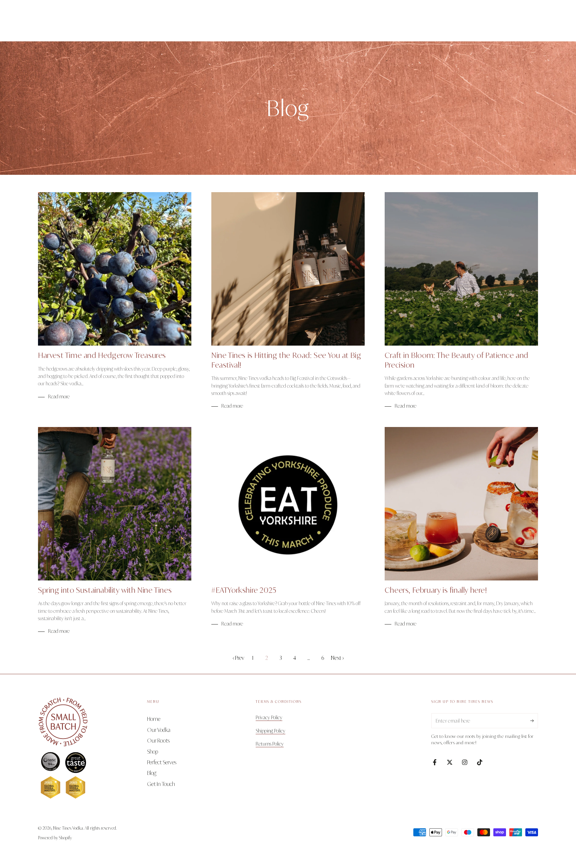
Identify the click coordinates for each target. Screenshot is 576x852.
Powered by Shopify (55, 837)
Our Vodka (158, 730)
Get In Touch (161, 784)
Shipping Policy (270, 731)
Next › (337, 658)
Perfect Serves (161, 762)
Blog (151, 773)
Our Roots (158, 740)
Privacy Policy (269, 717)
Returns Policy (270, 744)
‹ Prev (238, 658)
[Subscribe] (534, 720)
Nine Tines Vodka (68, 828)
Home (153, 719)
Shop (152, 751)
